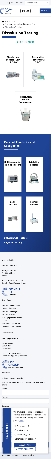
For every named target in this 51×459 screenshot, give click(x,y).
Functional (21, 426)
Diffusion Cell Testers (15, 237)
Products (11, 21)
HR (21, 3)
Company (6, 406)
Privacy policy (28, 455)
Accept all (24, 445)
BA (17, 3)
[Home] (6, 11)
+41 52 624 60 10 (14, 353)
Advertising (22, 434)
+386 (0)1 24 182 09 (15, 280)
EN (12, 3)
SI (7, 3)
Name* (5, 388)
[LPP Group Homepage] (11, 290)
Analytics (21, 430)
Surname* (6, 397)
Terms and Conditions (10, 455)
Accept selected (24, 449)
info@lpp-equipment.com (17, 356)
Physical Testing (13, 242)
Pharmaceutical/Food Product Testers (21, 24)
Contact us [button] (45, 11)
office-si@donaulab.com (16, 283)
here (21, 420)
